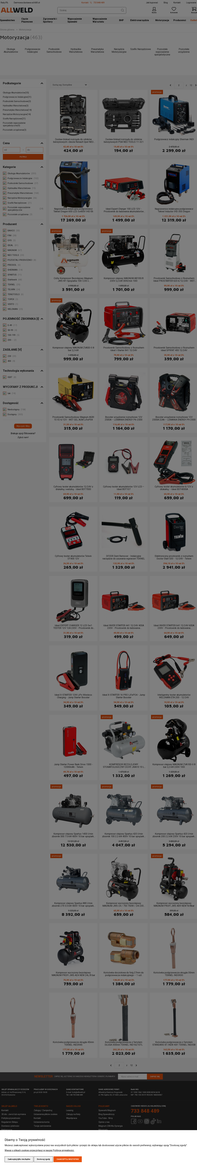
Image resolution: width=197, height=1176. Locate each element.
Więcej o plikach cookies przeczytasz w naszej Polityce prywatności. (39, 1150)
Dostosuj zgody (43, 1159)
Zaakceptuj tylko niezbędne (19, 1159)
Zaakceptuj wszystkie (68, 1159)
